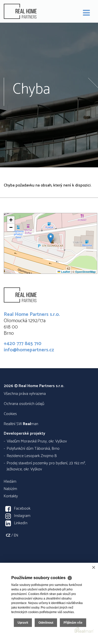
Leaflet (65, 272)
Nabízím (10, 488)
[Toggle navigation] (86, 13)
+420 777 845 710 (22, 344)
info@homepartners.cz (29, 350)
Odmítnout (45, 622)
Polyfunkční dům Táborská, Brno (33, 448)
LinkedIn (20, 523)
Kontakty (11, 496)
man (30, 424)
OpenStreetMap (85, 272)
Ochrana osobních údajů (24, 403)
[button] (50, 238)
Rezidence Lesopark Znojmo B (32, 456)
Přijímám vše (73, 622)
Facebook (22, 508)
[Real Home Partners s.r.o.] (29, 11)
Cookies (10, 413)
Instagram (22, 515)
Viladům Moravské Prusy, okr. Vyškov (37, 441)
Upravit (23, 622)
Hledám (10, 481)
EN (16, 535)
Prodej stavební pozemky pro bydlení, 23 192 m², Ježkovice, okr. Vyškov (46, 466)
